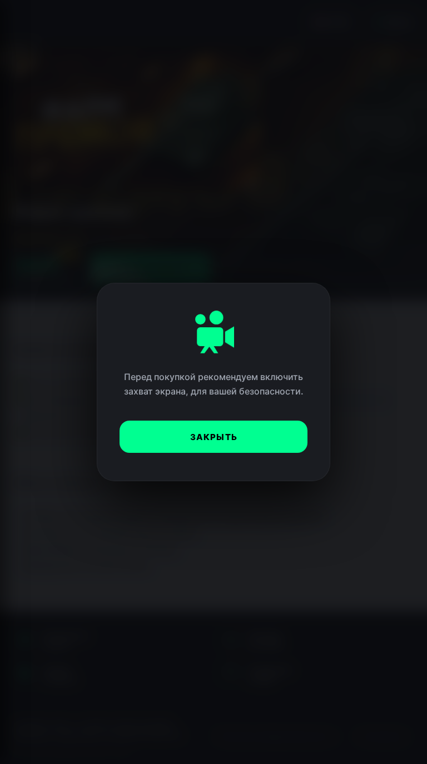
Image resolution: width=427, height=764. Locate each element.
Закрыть (213, 437)
